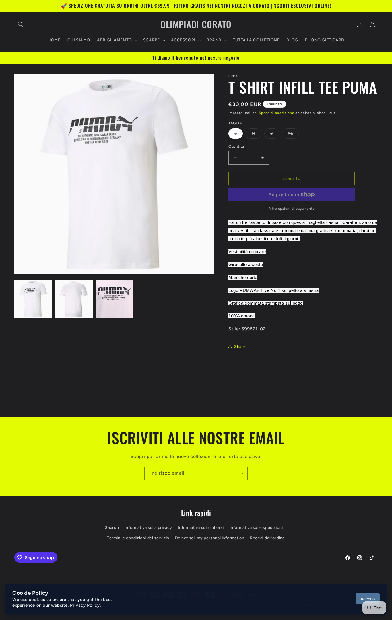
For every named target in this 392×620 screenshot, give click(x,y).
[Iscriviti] (241, 473)
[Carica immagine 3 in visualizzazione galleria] (114, 299)
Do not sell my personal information (209, 538)
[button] (20, 24)
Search (112, 527)
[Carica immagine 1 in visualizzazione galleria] (33, 299)
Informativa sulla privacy (148, 527)
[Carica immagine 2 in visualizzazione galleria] (73, 299)
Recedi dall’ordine (267, 538)
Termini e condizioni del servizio (138, 538)
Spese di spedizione (276, 113)
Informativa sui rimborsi (201, 527)
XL (293, 135)
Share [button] (240, 346)
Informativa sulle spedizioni (256, 527)
